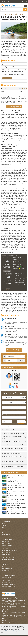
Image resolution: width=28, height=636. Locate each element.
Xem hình (15, 604)
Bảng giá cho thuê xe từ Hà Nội (9, 547)
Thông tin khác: (5, 414)
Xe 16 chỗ (24, 88)
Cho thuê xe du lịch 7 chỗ (8, 554)
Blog (3, 527)
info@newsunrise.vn (13, 1)
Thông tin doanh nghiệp (7, 568)
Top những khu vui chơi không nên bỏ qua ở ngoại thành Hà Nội (16, 504)
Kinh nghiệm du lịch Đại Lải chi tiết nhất (15, 496)
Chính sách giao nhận (7, 588)
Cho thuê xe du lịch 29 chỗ (8, 557)
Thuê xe (4, 525)
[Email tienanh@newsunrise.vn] (17, 386)
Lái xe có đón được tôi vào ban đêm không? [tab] (12, 445)
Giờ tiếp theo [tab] (14, 255)
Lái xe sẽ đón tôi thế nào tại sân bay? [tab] (11, 441)
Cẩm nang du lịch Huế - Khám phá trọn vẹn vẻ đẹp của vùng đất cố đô (16, 508)
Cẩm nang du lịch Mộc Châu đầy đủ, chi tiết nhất (16, 476)
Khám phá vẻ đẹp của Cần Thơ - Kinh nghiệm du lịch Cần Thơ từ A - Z (16, 484)
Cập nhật (7, 289)
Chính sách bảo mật (7, 577)
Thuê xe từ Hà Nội (6, 541)
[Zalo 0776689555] (10, 386)
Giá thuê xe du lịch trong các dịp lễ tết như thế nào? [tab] (13, 457)
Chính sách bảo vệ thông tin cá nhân (10, 579)
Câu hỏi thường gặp (6, 534)
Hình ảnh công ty (6, 570)
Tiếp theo (21, 422)
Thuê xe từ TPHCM (7, 543)
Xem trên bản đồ (7, 77)
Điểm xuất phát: (5, 405)
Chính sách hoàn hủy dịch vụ (9, 586)
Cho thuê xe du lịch (7, 552)
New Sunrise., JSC (13, 634)
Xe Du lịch (12, 81)
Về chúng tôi (5, 566)
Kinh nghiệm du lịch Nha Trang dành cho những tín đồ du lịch (16, 500)
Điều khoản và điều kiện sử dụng (9, 580)
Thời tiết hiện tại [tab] (5, 255)
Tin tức (3, 529)
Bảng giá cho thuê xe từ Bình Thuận (10, 550)
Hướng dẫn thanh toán (7, 582)
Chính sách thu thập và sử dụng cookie (10, 631)
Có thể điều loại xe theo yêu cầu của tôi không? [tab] (13, 433)
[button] (26, 279)
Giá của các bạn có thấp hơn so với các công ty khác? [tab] (13, 467)
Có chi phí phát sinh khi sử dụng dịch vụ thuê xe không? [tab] (13, 437)
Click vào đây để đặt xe (14, 107)
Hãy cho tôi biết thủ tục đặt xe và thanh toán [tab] (12, 430)
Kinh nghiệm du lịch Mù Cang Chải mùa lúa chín (15, 488)
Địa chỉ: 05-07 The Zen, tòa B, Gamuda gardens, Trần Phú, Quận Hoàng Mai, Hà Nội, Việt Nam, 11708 (14, 616)
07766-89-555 (15, 383)
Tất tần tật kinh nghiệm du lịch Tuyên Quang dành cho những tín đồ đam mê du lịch (16, 513)
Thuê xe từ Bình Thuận (7, 545)
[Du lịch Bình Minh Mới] (8, 5)
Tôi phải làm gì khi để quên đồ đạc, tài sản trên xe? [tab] (13, 449)
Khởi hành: (4, 400)
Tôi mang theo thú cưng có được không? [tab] (11, 453)
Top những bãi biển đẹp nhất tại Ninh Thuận (16, 492)
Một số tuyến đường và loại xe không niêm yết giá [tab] (13, 462)
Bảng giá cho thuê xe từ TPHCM (9, 548)
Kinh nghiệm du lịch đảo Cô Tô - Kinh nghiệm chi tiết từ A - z (16, 480)
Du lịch (3, 523)
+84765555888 (11, 618)
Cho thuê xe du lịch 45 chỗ (8, 559)
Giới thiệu (4, 531)
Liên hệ (3, 532)
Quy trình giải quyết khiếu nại (9, 584)
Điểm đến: (4, 409)
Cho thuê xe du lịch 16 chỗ (8, 556)
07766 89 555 (4, 1)
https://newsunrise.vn (11, 622)
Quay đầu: (16, 400)
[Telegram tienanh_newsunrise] (13, 386)
